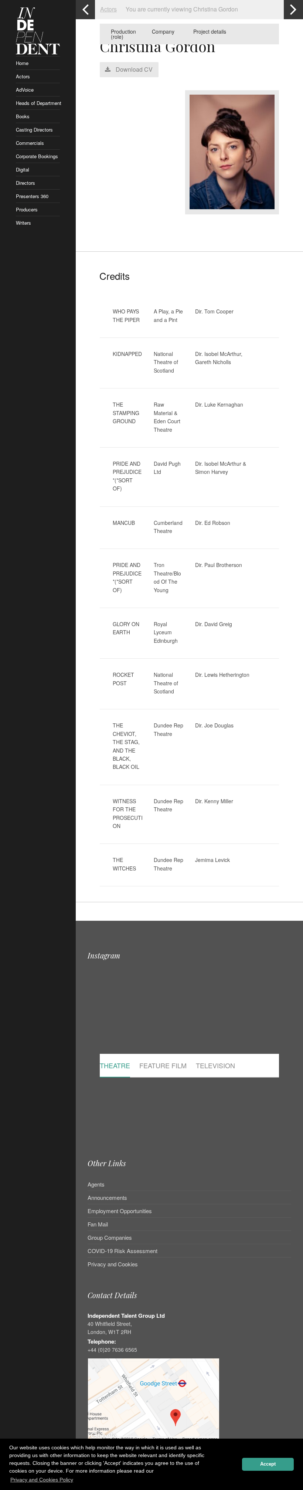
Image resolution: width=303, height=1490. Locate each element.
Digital (22, 169)
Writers (23, 222)
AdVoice (25, 89)
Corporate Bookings (37, 156)
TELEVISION (215, 1066)
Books (23, 116)
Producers (27, 209)
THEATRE (115, 1066)
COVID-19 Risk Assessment (122, 1251)
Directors (25, 182)
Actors (23, 76)
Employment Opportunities (120, 1211)
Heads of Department (38, 102)
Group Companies (110, 1237)
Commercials (30, 142)
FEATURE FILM (163, 1066)
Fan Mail (98, 1224)
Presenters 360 (32, 196)
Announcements (107, 1197)
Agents (96, 1184)
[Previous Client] (85, 9)
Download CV (133, 69)
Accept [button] (268, 1464)
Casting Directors (34, 129)
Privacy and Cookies (113, 1264)
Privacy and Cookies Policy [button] (41, 1480)
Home (22, 63)
